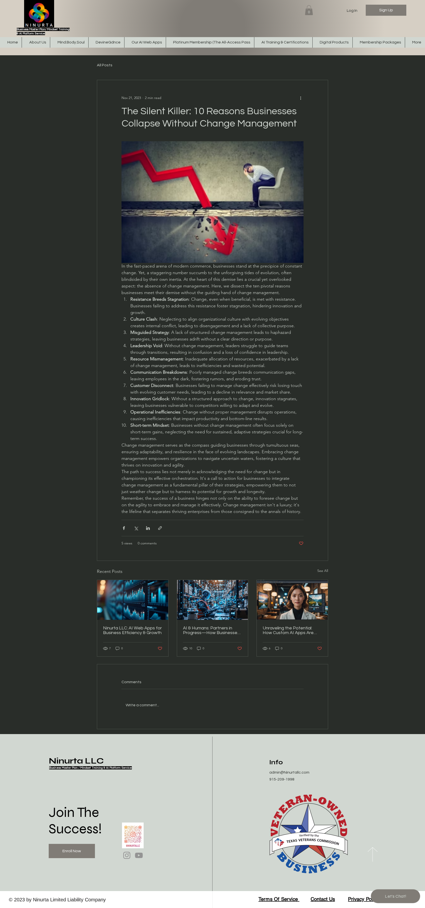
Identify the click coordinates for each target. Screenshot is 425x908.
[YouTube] (139, 855)
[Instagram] (127, 855)
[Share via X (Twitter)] (136, 528)
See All (322, 570)
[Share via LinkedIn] (148, 528)
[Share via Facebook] (123, 528)
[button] (309, 10)
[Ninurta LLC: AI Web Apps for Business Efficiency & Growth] (132, 600)
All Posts (104, 65)
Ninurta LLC (76, 761)
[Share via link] (160, 528)
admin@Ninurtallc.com (289, 772)
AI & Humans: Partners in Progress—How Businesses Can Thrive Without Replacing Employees (211, 630)
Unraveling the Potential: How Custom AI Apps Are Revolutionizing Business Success (288, 630)
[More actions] (301, 98)
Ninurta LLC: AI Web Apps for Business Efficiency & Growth (132, 630)
